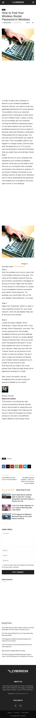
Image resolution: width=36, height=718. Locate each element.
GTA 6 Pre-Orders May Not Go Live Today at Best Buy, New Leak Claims (22, 508)
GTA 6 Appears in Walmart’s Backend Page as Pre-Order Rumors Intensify (22, 516)
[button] (3, 2)
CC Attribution (19, 266)
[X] (8, 466)
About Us (10, 712)
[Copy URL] (29, 466)
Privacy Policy (25, 712)
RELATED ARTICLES (8, 490)
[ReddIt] (21, 466)
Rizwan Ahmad (7, 22)
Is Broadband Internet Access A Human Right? (9, 478)
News (8, 7)
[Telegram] (25, 466)
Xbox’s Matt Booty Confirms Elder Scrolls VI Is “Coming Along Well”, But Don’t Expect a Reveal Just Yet (18, 628)
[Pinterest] (12, 466)
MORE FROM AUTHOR (23, 490)
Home (3, 7)
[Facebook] (4, 466)
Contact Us (17, 712)
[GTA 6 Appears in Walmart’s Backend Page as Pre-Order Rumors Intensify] (6, 516)
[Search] (33, 2)
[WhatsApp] (16, 466)
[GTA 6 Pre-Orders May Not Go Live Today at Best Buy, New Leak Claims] (6, 508)
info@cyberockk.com (21, 693)
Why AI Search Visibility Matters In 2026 (13, 650)
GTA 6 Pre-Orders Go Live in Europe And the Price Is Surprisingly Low (17, 645)
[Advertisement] (18, 80)
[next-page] (6, 523)
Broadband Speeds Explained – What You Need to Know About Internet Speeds (27, 480)
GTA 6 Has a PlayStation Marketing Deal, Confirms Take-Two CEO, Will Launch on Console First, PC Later (17, 655)
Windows (9, 458)
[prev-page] (3, 523)
